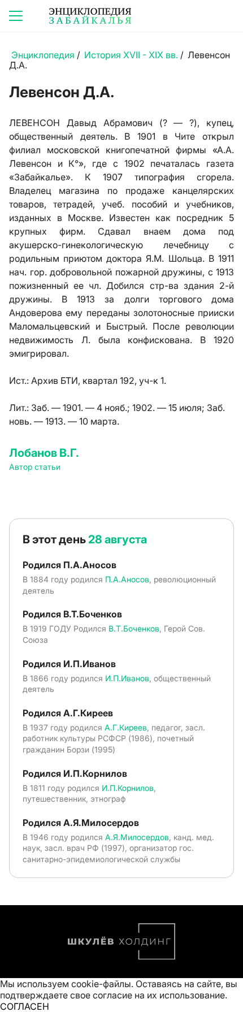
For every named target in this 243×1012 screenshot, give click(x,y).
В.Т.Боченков (134, 628)
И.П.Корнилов (128, 788)
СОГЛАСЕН (24, 1006)
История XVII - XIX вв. (131, 54)
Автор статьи (34, 467)
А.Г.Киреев (126, 727)
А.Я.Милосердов (137, 837)
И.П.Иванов (127, 678)
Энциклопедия (43, 54)
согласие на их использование (159, 995)
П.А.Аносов (127, 579)
